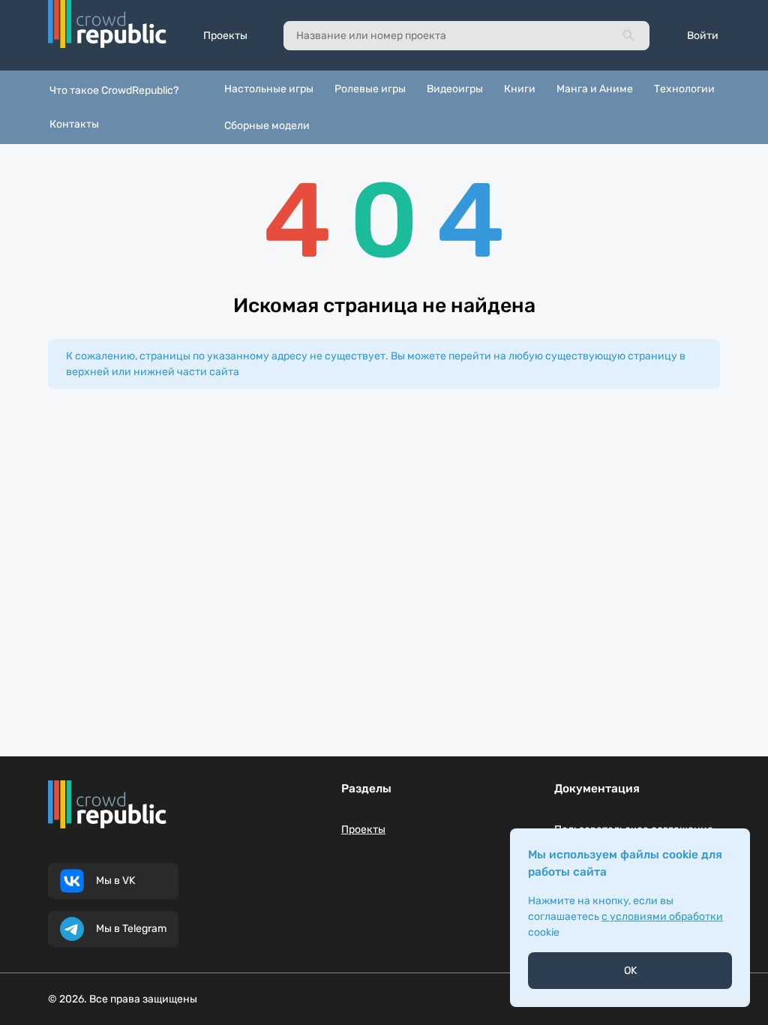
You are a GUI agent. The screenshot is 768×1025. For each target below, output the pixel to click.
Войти (702, 35)
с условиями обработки (662, 916)
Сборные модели (267, 125)
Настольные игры (269, 89)
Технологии (684, 89)
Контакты (74, 124)
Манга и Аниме (594, 89)
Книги (520, 89)
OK (630, 970)
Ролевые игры (370, 89)
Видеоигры (455, 89)
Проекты (225, 35)
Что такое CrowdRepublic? (114, 90)
